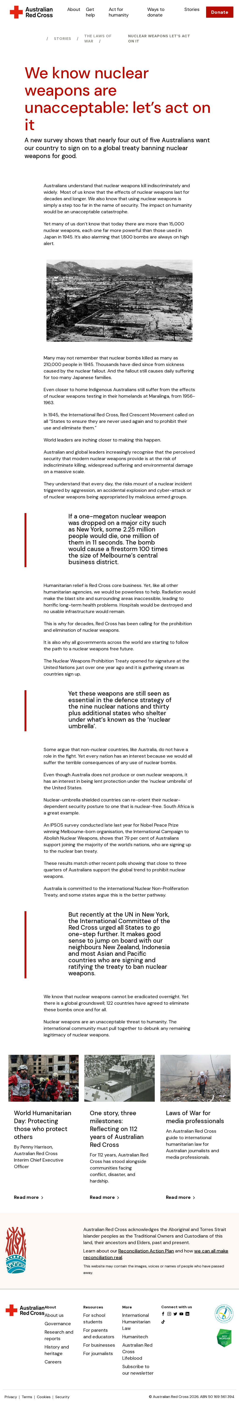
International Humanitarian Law (136, 1321)
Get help (90, 12)
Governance (58, 1324)
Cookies (44, 1396)
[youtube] (181, 1314)
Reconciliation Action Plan (146, 1251)
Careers (53, 1362)
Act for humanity (119, 12)
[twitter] (175, 1314)
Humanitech (135, 1337)
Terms (27, 1396)
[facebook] (163, 1314)
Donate (219, 12)
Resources (93, 1307)
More (127, 1307)
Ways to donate (156, 12)
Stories (192, 9)
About (73, 9)
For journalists (98, 1353)
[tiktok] (163, 1322)
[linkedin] (187, 1314)
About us (54, 1315)
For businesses (99, 1345)
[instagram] (169, 1314)
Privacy (11, 1396)
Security (62, 1396)
